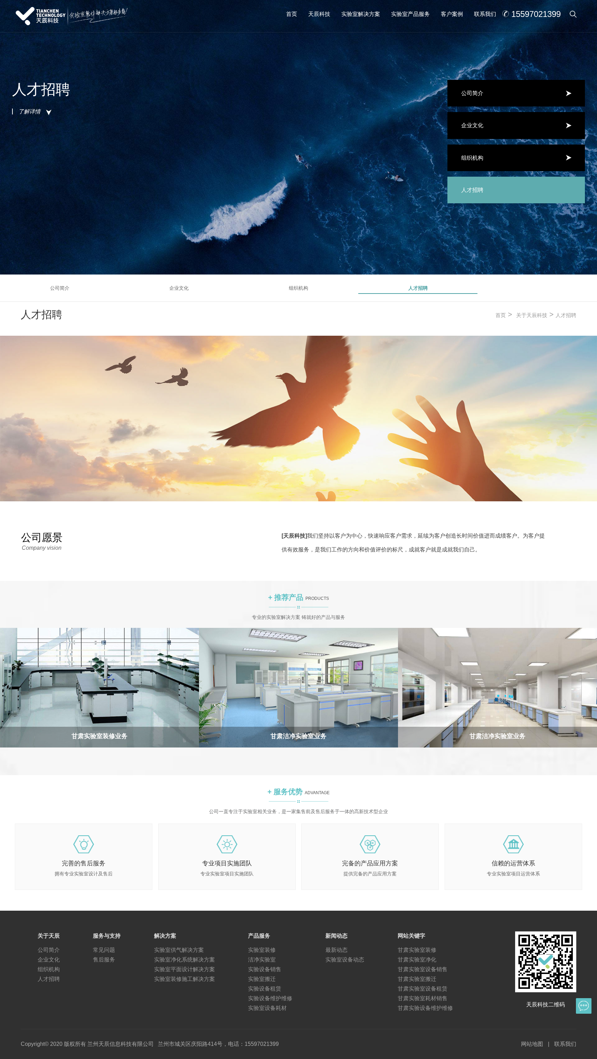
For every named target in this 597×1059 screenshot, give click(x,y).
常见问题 (104, 950)
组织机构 (298, 288)
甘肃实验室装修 (417, 950)
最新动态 (336, 950)
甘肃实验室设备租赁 (422, 989)
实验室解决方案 (360, 14)
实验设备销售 (264, 969)
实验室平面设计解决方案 (184, 969)
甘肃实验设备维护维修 (425, 1008)
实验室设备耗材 (267, 1008)
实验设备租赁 (264, 989)
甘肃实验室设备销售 (422, 969)
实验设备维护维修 (270, 998)
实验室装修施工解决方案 (184, 979)
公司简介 (59, 288)
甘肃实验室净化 (417, 960)
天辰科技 (319, 14)
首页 (291, 14)
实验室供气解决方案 (179, 950)
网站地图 (532, 1044)
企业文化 (179, 288)
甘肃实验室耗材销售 (422, 998)
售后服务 (104, 960)
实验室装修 (262, 950)
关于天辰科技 (531, 315)
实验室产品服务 (410, 14)
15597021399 (536, 14)
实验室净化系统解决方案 (184, 960)
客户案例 (452, 14)
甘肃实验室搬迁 (417, 979)
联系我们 (485, 14)
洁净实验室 (262, 960)
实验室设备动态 (344, 960)
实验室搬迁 (262, 979)
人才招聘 (418, 288)
